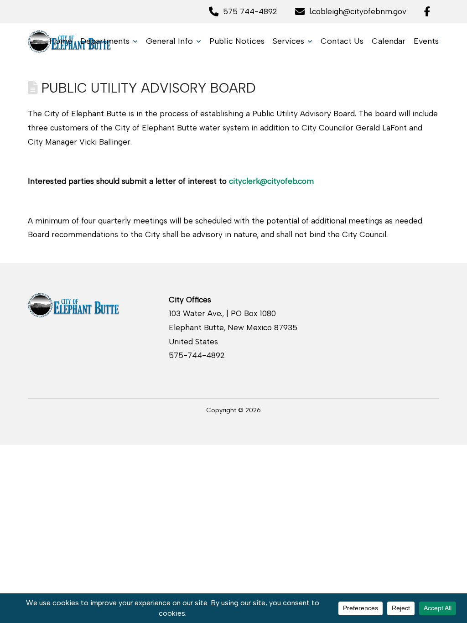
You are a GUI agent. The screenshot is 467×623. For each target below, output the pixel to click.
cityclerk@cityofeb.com (271, 181)
